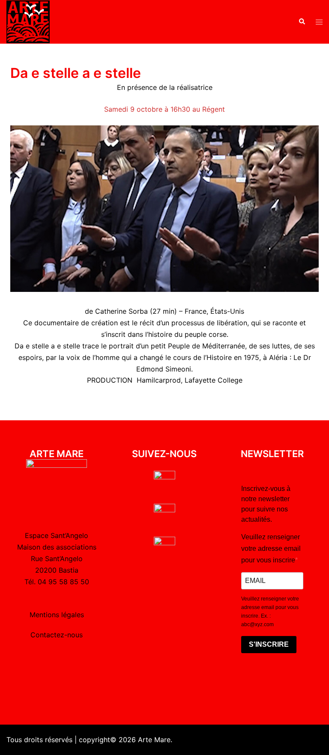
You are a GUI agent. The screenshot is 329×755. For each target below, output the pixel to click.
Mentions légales (57, 614)
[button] (301, 21)
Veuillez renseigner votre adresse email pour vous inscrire (271, 548)
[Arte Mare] (28, 21)
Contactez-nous (56, 634)
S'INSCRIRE (269, 644)
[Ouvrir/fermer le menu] (319, 22)
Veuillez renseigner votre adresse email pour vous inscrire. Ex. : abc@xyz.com (270, 611)
